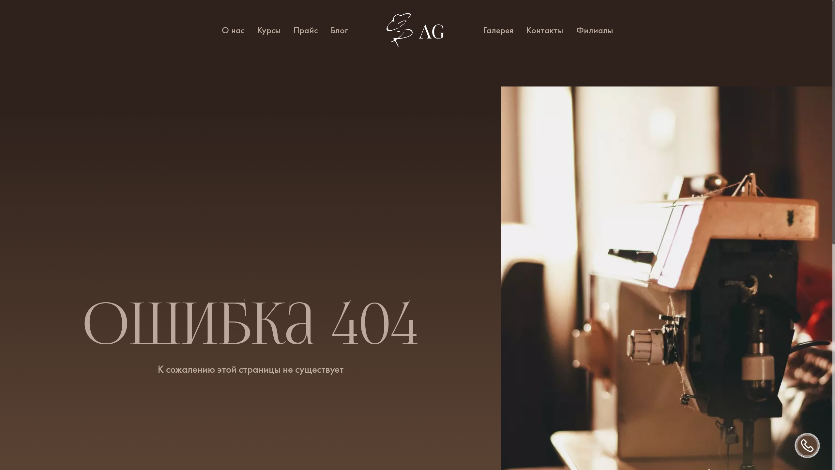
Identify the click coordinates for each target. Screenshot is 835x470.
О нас (233, 30)
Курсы (269, 30)
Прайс (306, 30)
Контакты (544, 30)
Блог (339, 30)
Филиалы (594, 30)
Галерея (498, 30)
